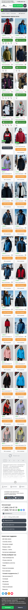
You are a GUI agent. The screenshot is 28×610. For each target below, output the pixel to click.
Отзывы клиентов (7, 560)
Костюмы (14, 486)
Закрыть (20, 607)
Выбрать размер (8, 40)
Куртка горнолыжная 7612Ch (21, 255)
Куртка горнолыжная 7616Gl (7, 255)
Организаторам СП (8, 576)
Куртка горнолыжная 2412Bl (21, 200)
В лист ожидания (20, 149)
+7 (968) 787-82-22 (9, 510)
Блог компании (6, 570)
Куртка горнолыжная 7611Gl (21, 37)
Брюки (22, 486)
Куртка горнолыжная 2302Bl (7, 119)
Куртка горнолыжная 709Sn (21, 418)
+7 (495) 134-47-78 (9, 507)
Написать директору (9, 529)
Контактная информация (9, 552)
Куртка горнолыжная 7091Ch (8, 391)
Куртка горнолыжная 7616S (21, 228)
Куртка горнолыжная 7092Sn (8, 173)
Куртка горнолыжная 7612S (7, 282)
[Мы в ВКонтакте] (6, 593)
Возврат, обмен (7, 547)
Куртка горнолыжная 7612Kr (21, 282)
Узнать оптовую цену (7, 147)
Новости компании (7, 586)
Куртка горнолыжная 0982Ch (8, 145)
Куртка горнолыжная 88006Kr (21, 146)
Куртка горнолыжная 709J (20, 445)
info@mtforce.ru (8, 513)
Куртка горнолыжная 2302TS (21, 64)
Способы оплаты (7, 541)
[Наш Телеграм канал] (3, 593)
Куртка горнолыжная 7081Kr (7, 418)
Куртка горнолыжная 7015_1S (21, 363)
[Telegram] (21, 510)
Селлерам (5, 578)
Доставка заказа (7, 539)
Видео (4, 565)
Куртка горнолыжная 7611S (21, 336)
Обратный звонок (9, 520)
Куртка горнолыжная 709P (7, 445)
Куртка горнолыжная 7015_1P (8, 363)
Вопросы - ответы (7, 549)
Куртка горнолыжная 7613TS (8, 228)
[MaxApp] (24, 510)
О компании (6, 584)
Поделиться (22, 13)
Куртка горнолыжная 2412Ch (8, 200)
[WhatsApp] (19, 510)
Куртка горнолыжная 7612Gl (7, 309)
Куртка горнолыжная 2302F (7, 92)
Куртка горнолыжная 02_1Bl (21, 119)
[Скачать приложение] (9, 497)
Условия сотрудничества (10, 573)
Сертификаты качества (9, 562)
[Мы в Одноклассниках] (9, 593)
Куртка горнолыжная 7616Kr (7, 37)
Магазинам (5, 581)
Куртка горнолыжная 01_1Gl (21, 391)
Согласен (7, 607)
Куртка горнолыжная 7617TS (21, 173)
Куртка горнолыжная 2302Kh (21, 92)
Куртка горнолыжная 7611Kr (7, 336)
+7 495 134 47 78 (21, 1)
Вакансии (5, 589)
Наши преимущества (8, 557)
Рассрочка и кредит (8, 544)
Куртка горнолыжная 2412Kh (8, 64)
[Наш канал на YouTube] (12, 593)
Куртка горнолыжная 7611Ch (21, 309)
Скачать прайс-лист (9, 524)
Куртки (5, 486)
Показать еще (16, 455)
